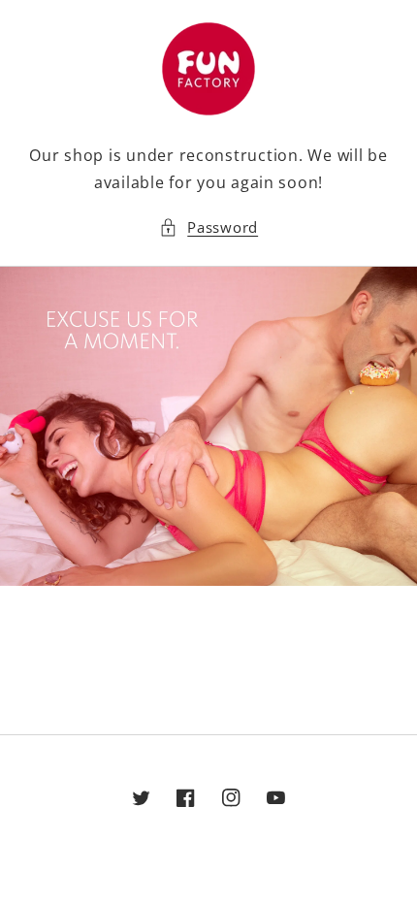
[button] (208, 228)
